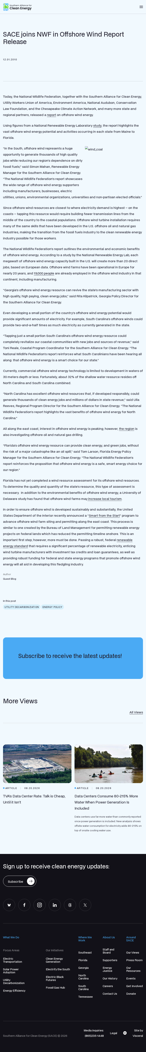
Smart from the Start (104, 515)
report (51, 115)
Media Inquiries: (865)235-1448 (94, 1033)
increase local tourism (104, 498)
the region (126, 428)
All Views (136, 712)
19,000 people (44, 273)
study (97, 125)
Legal (113, 1033)
